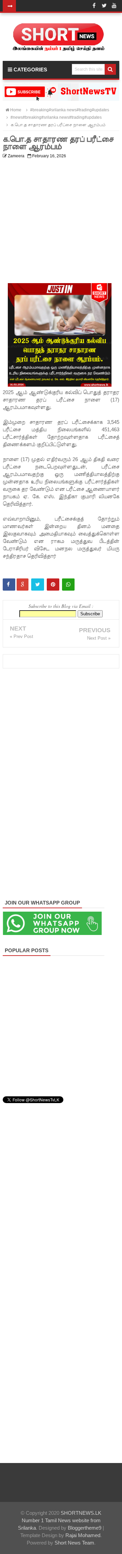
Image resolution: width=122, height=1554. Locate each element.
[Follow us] (104, 6)
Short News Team (74, 1543)
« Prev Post (21, 636)
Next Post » (98, 638)
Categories (29, 69)
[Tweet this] (37, 584)
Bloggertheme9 (84, 1528)
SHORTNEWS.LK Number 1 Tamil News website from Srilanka (59, 1520)
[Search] (110, 69)
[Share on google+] (22, 584)
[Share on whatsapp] (68, 584)
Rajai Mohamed (82, 1535)
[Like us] (94, 6)
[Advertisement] (61, 222)
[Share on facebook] (9, 584)
